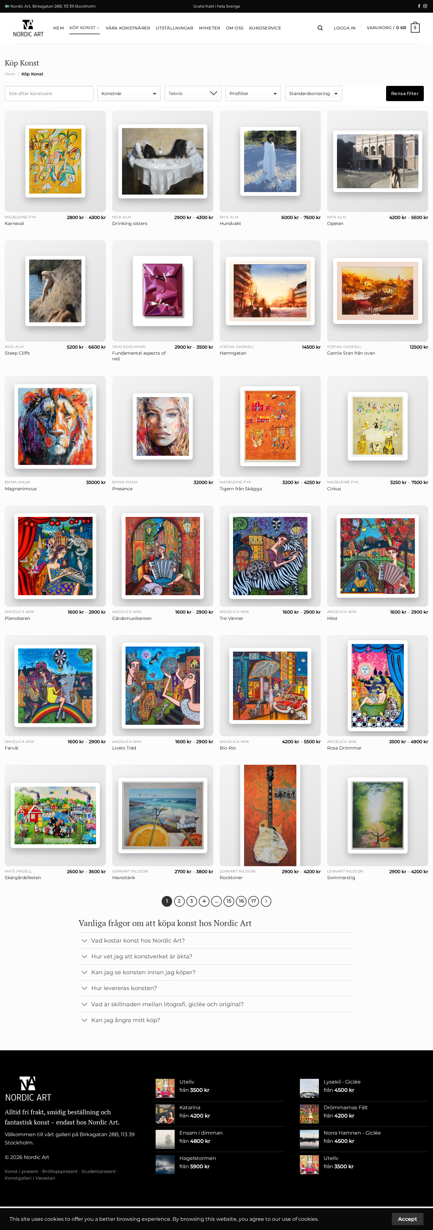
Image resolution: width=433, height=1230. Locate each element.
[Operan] (377, 161)
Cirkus (334, 489)
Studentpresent (98, 1171)
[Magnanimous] (55, 426)
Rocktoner (231, 877)
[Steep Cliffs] (55, 291)
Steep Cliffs (17, 353)
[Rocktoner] (270, 815)
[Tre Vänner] (270, 556)
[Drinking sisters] (163, 161)
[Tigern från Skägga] (270, 426)
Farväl (11, 748)
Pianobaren (17, 618)
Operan (335, 223)
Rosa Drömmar (344, 748)
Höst (332, 618)
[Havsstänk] (163, 815)
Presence (122, 489)
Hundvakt (230, 223)
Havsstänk (123, 877)
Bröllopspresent (60, 1171)
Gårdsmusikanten (132, 618)
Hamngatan (233, 353)
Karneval (14, 223)
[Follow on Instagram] (425, 6)
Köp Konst (82, 27)
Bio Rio (228, 748)
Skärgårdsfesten (23, 877)
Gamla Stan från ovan (351, 353)
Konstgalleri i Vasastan (30, 1178)
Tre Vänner (231, 618)
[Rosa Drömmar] (377, 685)
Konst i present (21, 1171)
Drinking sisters (129, 223)
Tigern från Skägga (241, 489)
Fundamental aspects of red (139, 356)
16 (241, 901)
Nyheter (209, 28)
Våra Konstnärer (128, 28)
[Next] (266, 901)
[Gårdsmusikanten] (163, 556)
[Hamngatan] (270, 291)
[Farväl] (55, 686)
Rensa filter (405, 93)
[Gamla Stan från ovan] (377, 291)
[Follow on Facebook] (419, 6)
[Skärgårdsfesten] (55, 815)
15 (229, 901)
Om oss (235, 28)
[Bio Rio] (270, 686)
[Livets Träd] (163, 686)
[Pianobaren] (55, 556)
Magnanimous (21, 489)
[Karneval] (55, 161)
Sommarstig (341, 877)
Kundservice (265, 28)
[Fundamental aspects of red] (163, 291)
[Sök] (320, 28)
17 (253, 901)
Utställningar (174, 28)
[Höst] (377, 556)
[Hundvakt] (270, 161)
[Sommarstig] (377, 815)
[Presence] (163, 426)
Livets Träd (124, 748)
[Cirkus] (377, 426)
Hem (58, 28)
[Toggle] (85, 941)
